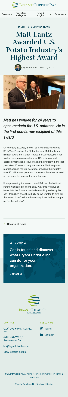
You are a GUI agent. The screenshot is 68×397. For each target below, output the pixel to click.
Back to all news (16, 224)
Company (59, 14)
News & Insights (40, 14)
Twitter (48, 328)
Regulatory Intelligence (21, 14)
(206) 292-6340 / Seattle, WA (17, 330)
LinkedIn (49, 334)
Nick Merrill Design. (44, 384)
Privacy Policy (48, 374)
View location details (15, 351)
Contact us (16, 273)
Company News (40, 27)
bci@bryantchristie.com (16, 346)
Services (6, 14)
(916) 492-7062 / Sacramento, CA (13, 339)
